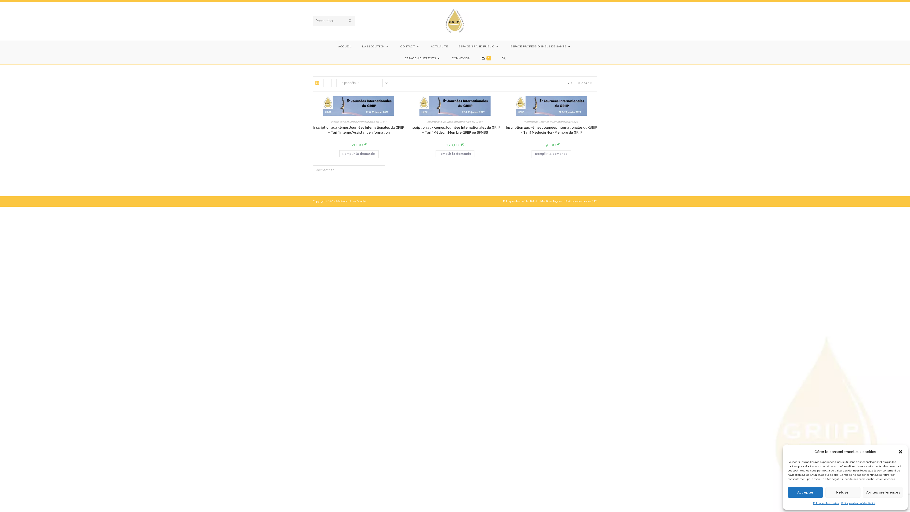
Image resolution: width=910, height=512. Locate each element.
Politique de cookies (826, 503)
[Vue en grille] (317, 83)
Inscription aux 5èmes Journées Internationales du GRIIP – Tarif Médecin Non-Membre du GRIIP (551, 130)
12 (579, 83)
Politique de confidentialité (858, 503)
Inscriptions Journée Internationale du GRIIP (358, 121)
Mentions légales (551, 201)
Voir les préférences (882, 492)
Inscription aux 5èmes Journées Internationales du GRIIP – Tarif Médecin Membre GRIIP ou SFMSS (455, 130)
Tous (593, 83)
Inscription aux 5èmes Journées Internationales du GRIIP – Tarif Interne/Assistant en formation (358, 130)
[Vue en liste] (327, 83)
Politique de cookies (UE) (581, 201)
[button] (900, 451)
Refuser (843, 492)
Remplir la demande (358, 153)
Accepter (805, 492)
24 (585, 83)
